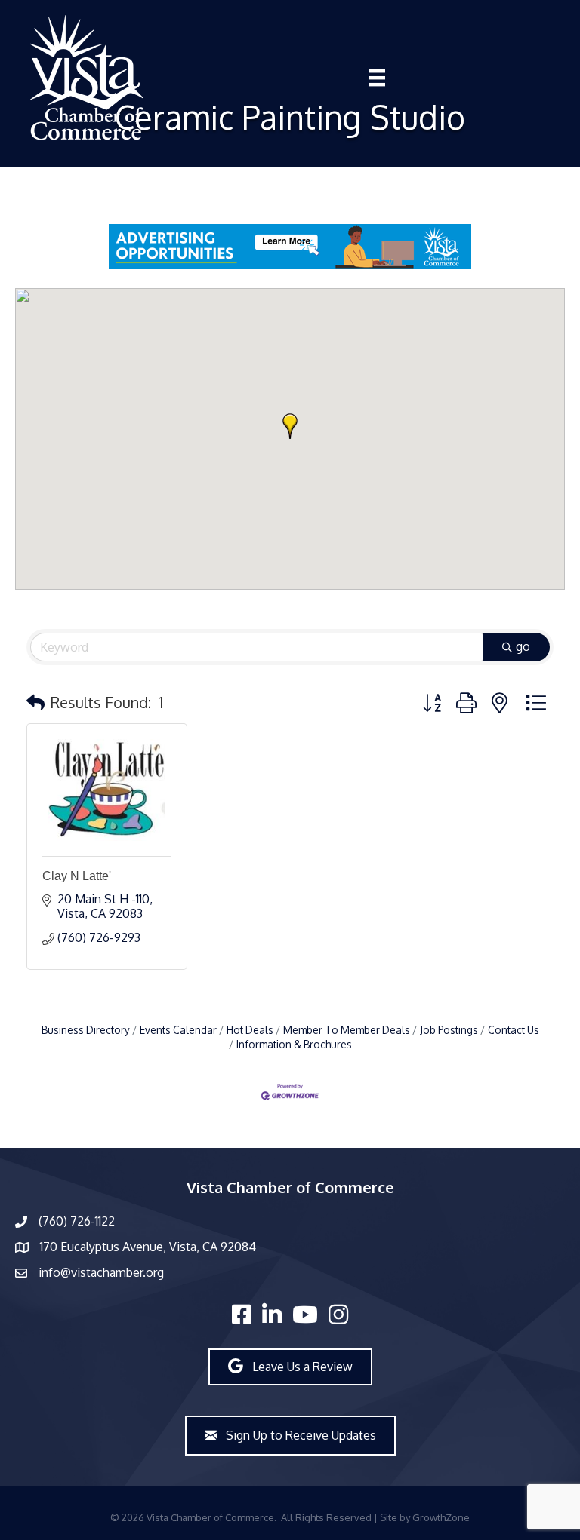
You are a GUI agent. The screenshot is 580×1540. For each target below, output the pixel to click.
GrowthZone (441, 1517)
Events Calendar (178, 1029)
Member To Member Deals (346, 1029)
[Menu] (377, 78)
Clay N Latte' (76, 876)
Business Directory (86, 1029)
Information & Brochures (294, 1044)
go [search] (523, 646)
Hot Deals (250, 1029)
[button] (290, 426)
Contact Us (513, 1029)
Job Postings (449, 1029)
